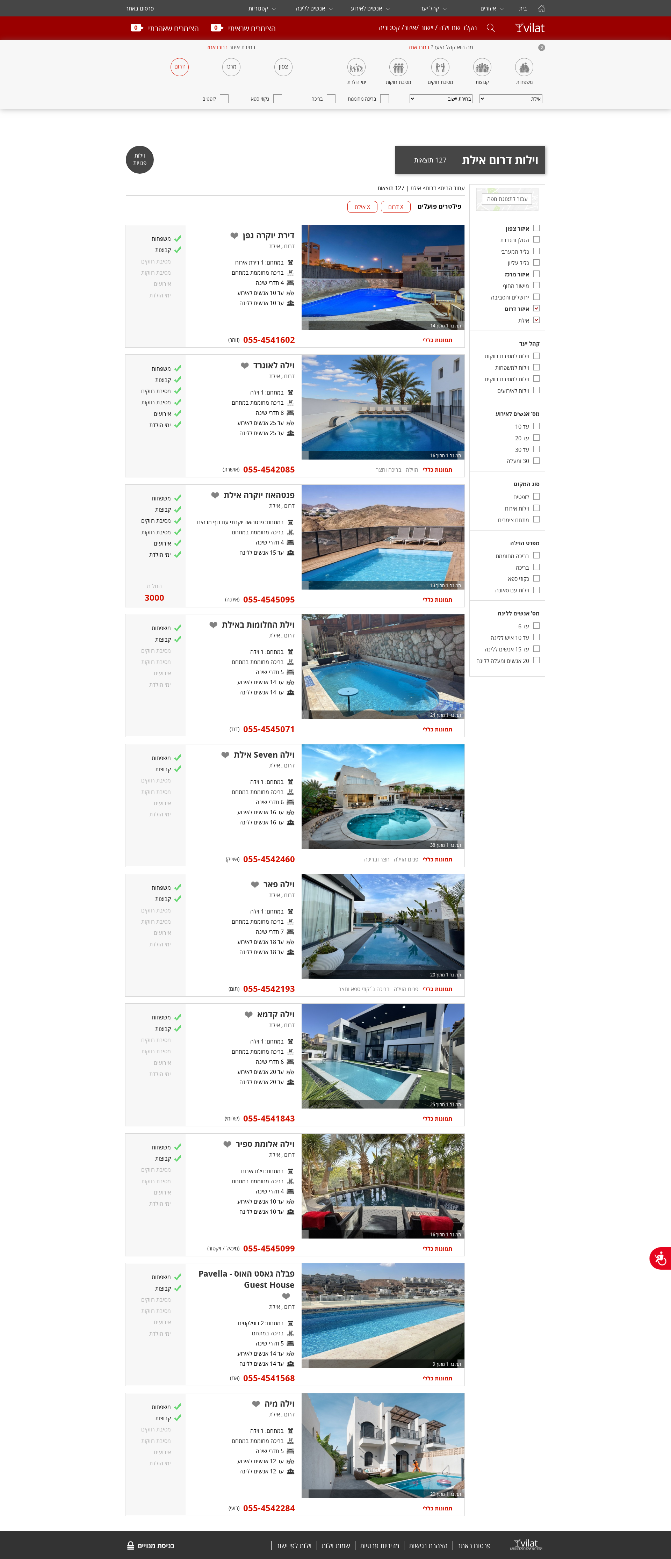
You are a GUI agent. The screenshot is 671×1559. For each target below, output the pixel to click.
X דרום (395, 207)
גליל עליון (518, 263)
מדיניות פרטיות (379, 1545)
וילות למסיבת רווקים (507, 379)
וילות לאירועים (513, 391)
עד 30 (522, 450)
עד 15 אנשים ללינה (507, 649)
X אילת (362, 207)
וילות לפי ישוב (294, 1545)
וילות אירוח (517, 508)
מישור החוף (516, 286)
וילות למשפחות (512, 367)
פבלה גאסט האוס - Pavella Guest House (247, 1279)
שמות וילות (336, 1545)
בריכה (317, 98)
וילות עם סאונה (512, 590)
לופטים (209, 98)
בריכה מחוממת (362, 98)
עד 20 (522, 438)
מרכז (231, 66)
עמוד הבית (453, 188)
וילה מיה (280, 1403)
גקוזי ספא (260, 98)
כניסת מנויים (156, 1545)
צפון (283, 66)
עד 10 (522, 427)
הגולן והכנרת (514, 240)
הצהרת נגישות (428, 1545)
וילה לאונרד (274, 365)
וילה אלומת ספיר (265, 1143)
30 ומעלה (518, 461)
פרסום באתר (140, 8)
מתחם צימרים (513, 520)
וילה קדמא (276, 1014)
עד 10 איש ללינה (510, 638)
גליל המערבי (514, 251)
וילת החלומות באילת (258, 624)
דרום (179, 66)
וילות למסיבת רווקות (507, 356)
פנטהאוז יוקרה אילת (259, 494)
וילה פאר (279, 884)
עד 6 (523, 626)
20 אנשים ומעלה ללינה (502, 661)
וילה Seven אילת (264, 754)
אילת (523, 320)
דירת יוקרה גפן (269, 235)
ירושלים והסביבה (510, 297)
